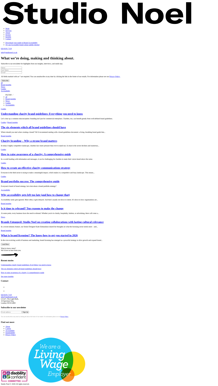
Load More (5, 244)
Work (7, 29)
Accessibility (5, 91)
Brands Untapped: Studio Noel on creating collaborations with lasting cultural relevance (52, 221)
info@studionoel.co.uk (9, 52)
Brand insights (6, 85)
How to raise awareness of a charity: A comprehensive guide (36, 154)
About (7, 33)
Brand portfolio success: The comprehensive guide (30, 181)
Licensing (13, 45)
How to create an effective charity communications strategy (35, 167)
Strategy (13, 33)
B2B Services (15, 43)
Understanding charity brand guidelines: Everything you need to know (42, 113)
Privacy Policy (10, 335)
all (2, 83)
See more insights (7, 276)
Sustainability (10, 333)
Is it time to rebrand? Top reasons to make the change (32, 208)
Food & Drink (15, 41)
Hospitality (14, 39)
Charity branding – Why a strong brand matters (29, 140)
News (3, 87)
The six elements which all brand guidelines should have (33, 127)
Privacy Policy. (114, 76)
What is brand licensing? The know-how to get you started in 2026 (39, 235)
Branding (13, 35)
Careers (8, 329)
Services (8, 31)
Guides (3, 89)
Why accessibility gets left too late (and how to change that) (35, 194)
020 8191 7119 (6, 49)
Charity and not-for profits (19, 37)
